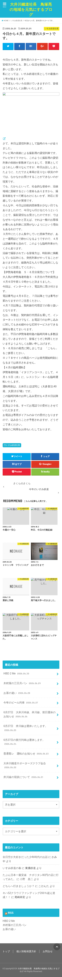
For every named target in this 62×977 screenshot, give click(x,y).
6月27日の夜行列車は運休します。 (24, 741)
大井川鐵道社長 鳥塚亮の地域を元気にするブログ (31, 9)
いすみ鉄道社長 (13, 445)
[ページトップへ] (56, 946)
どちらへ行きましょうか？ (18, 886)
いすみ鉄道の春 (12, 867)
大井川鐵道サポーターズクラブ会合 (24, 765)
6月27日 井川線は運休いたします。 (25, 728)
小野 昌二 (26, 879)
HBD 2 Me (16, 673)
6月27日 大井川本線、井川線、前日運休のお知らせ (29, 714)
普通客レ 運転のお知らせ (25, 753)
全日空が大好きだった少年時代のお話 (25, 856)
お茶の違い (16, 692)
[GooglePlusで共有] (42, 46)
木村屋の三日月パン (22, 683)
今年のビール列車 (20, 702)
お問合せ (48, 951)
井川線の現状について (23, 776)
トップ (6, 951)
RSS (11, 912)
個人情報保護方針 (26, 951)
